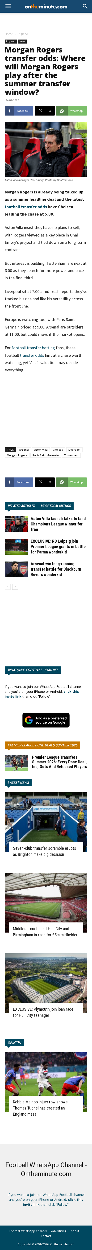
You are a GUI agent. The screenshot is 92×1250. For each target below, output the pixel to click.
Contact (46, 1236)
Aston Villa (41, 449)
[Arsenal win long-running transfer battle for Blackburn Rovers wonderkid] (16, 569)
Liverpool (74, 449)
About (75, 1231)
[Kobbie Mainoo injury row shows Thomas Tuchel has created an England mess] (46, 1082)
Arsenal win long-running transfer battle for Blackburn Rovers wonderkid (56, 569)
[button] (85, 6)
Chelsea (58, 449)
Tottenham (71, 455)
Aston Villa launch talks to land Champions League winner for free (58, 524)
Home (9, 34)
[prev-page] (8, 587)
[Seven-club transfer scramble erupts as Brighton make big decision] (46, 822)
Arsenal (24, 449)
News (22, 41)
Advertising (58, 1231)
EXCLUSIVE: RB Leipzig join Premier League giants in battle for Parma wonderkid (58, 546)
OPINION (14, 1042)
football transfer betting (33, 347)
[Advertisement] (46, 21)
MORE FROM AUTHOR (56, 506)
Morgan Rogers (17, 455)
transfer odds (32, 355)
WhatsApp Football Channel (33, 670)
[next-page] (15, 587)
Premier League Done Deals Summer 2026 (42, 745)
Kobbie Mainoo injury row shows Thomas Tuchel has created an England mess (40, 1108)
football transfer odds (26, 206)
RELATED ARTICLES (21, 506)
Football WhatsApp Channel (28, 1231)
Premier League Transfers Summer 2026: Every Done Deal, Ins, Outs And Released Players (59, 762)
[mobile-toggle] (8, 6)
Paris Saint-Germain (46, 455)
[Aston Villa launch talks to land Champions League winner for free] (16, 524)
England (22, 34)
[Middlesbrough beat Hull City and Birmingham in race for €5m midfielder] (46, 903)
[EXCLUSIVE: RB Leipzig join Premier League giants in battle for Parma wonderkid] (16, 547)
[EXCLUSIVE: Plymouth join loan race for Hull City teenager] (46, 983)
